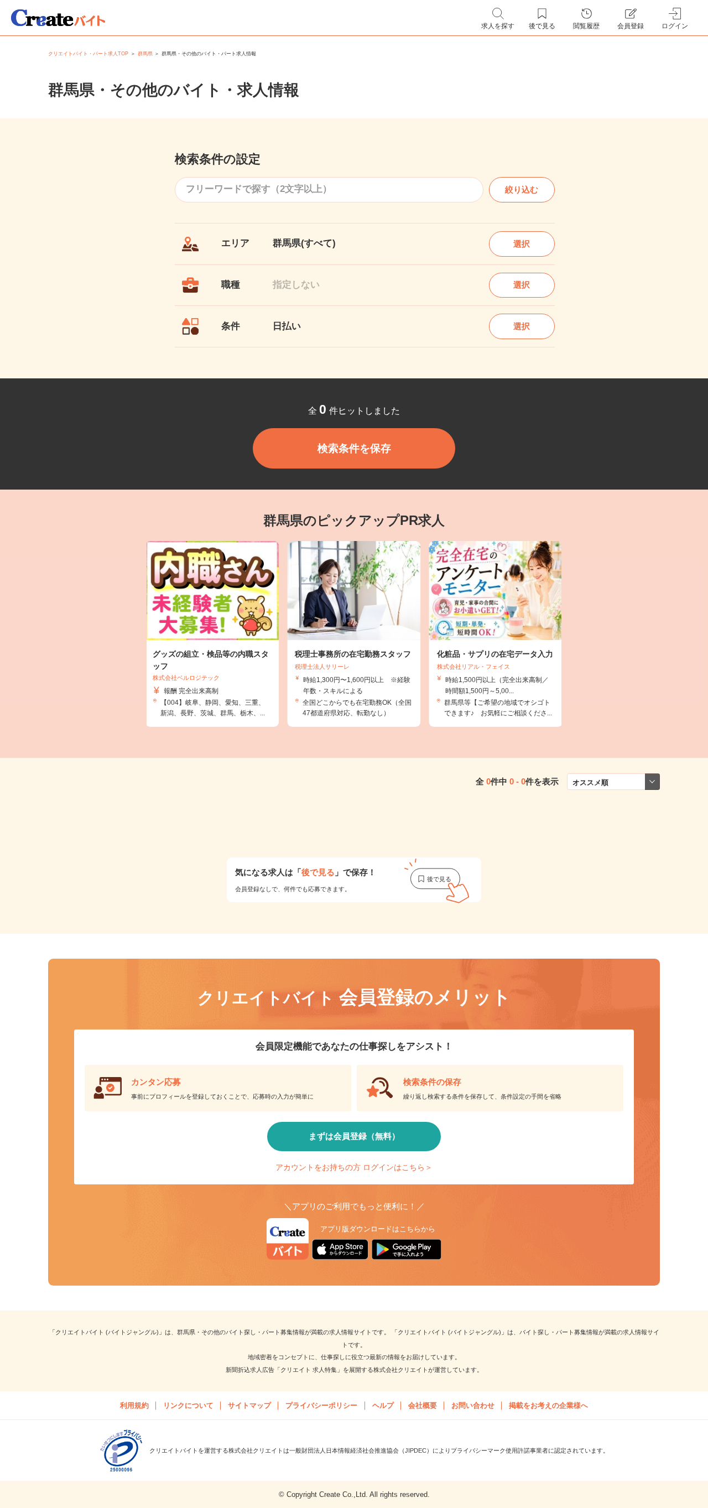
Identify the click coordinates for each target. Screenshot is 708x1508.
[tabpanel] (354, 634)
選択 (521, 243)
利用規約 (134, 1405)
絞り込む (521, 189)
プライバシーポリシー (321, 1405)
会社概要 (422, 1405)
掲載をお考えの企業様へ (548, 1405)
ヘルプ (383, 1405)
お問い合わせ (472, 1405)
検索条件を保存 (354, 448)
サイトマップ (249, 1405)
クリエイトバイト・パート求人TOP (88, 53)
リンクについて (188, 1405)
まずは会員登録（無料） (354, 1136)
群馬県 (145, 53)
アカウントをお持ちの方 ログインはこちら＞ (354, 1167)
